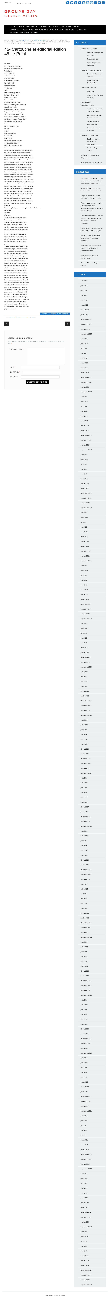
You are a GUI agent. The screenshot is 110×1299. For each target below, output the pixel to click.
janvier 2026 (85, 315)
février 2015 (85, 913)
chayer (12, 317)
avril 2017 (84, 797)
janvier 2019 (85, 696)
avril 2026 (84, 300)
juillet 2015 (84, 889)
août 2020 (84, 623)
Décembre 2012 (86, 1038)
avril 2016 (84, 850)
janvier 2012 (85, 1092)
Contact (56, 27)
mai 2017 (84, 792)
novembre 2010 (86, 1159)
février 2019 (85, 691)
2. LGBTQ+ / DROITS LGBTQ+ (91, 70)
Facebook (67, 2)
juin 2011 (84, 1125)
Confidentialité (45, 27)
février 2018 (85, 749)
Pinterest (79, 2)
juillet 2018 (84, 725)
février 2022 (85, 541)
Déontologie (67, 27)
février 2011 (85, 1145)
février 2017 (85, 807)
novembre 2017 (86, 763)
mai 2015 (84, 898)
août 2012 (84, 1058)
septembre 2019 (86, 667)
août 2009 (84, 1232)
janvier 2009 (85, 1265)
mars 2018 (84, 744)
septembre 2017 (86, 773)
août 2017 (84, 778)
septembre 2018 (86, 715)
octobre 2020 (85, 614)
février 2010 (85, 1203)
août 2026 (84, 281)
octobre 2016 (85, 821)
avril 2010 (84, 1193)
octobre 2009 (85, 1222)
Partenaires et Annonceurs (75, 30)
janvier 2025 (85, 372)
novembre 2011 (86, 1101)
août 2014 (84, 942)
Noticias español (92, 59)
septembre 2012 (86, 1053)
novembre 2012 (86, 1043)
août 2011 (84, 1116)
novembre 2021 (86, 551)
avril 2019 (84, 681)
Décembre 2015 (86, 870)
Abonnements (31, 27)
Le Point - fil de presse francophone (55, 314)
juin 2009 (84, 1241)
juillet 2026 (84, 286)
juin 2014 (84, 952)
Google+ (75, 2)
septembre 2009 (86, 1227)
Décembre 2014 (86, 923)
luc (29, 317)
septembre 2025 (86, 334)
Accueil (12, 27)
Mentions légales (56, 30)
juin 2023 (84, 464)
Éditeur (76, 27)
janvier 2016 (85, 865)
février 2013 (85, 1029)
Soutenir (34, 33)
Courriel (15, 372)
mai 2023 (84, 469)
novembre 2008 (86, 1275)
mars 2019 (84, 686)
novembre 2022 (86, 498)
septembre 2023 (86, 450)
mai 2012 (84, 1072)
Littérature (90, 91)
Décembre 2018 (86, 701)
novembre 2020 (86, 609)
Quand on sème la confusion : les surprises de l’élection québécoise (91, 238)
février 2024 (85, 426)
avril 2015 (84, 903)
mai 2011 (84, 1130)
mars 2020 (84, 648)
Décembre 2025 (86, 319)
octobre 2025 (85, 329)
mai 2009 (84, 1246)
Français (20, 3)
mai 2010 (84, 1188)
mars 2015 (84, 908)
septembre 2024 (86, 392)
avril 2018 (84, 739)
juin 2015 (84, 894)
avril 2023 (84, 474)
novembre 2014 (86, 927)
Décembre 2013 (86, 981)
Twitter (71, 2)
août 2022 (84, 512)
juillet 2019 (84, 672)
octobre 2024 (85, 387)
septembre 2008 (86, 1285)
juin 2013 (84, 1010)
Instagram (91, 2)
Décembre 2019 (86, 657)
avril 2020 (84, 643)
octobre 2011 (85, 1106)
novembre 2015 (86, 874)
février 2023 (85, 483)
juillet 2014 (84, 947)
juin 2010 (84, 1183)
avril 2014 (84, 961)
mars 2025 (84, 363)
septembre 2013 (86, 995)
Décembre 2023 (86, 435)
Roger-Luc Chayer (40, 40)
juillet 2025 (84, 343)
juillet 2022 (84, 517)
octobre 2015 (85, 879)
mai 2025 (84, 353)
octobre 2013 (85, 990)
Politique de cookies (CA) (19, 33)
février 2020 (85, 652)
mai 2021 (84, 580)
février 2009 (85, 1260)
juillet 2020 (84, 628)
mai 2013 (84, 1014)
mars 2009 (84, 1256)
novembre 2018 (86, 705)
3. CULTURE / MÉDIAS (88, 87)
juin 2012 (84, 1067)
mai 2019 (84, 676)
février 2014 (85, 971)
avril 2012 (84, 1077)
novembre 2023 (86, 440)
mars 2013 (84, 1024)
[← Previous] (6, 324)
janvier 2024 (85, 430)
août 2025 (84, 339)
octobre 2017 (85, 768)
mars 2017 (84, 802)
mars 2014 (84, 966)
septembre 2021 (86, 561)
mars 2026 (84, 305)
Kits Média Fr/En (41, 30)
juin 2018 (84, 730)
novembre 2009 (86, 1217)
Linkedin (83, 2)
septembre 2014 (86, 937)
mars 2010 (84, 1198)
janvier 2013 (85, 1034)
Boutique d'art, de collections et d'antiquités (93, 141)
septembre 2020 (86, 619)
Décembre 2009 (86, 1212)
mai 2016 (84, 845)
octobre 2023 (85, 445)
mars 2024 (84, 421)
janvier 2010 (85, 1207)
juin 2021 (84, 575)
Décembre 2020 (86, 604)
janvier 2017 (85, 812)
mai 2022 (84, 527)
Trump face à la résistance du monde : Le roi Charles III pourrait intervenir (91, 248)
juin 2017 (84, 787)
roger (33, 317)
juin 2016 (84, 841)
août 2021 (84, 565)
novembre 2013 (86, 985)
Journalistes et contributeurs (21, 30)
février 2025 (85, 368)
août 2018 (84, 720)
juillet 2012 (84, 1063)
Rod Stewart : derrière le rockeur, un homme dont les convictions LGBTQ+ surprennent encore (92, 180)
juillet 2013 (84, 1005)
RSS (95, 2)
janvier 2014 (85, 976)
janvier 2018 (85, 754)
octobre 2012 (85, 1048)
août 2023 (84, 454)
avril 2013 (84, 1019)
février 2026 (85, 310)
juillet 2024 (84, 401)
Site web (14, 377)
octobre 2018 (85, 710)
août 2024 (84, 397)
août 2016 (84, 831)
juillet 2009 (84, 1236)
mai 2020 (84, 638)
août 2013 (84, 1000)
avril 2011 (84, 1135)
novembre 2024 (86, 382)
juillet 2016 (84, 836)
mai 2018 (84, 734)
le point (24, 317)
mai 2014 (84, 956)
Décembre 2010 (86, 1154)
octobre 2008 (85, 1280)
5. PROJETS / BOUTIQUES (90, 135)
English (28, 3)
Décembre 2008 (86, 1270)
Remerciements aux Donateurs (91, 163)
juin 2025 (84, 348)
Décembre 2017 (86, 759)
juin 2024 (84, 406)
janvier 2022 (85, 546)
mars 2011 (84, 1140)
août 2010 (84, 1174)
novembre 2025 (86, 324)
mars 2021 (84, 590)
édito (18, 317)
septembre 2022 (86, 508)
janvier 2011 (85, 1149)
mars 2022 (84, 537)
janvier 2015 (85, 918)
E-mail (99, 2)
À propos (20, 27)
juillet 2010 (84, 1178)
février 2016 (85, 860)
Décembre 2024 (86, 377)
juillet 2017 (84, 783)
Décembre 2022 (86, 493)
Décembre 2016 (86, 816)
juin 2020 (84, 633)
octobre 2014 (85, 932)
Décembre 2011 (86, 1096)
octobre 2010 (85, 1164)
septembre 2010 (86, 1169)
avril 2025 (84, 358)
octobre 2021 (85, 556)
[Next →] (67, 324)
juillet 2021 (84, 570)
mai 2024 (84, 411)
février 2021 (85, 594)
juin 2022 (84, 522)
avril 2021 (84, 585)
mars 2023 (84, 479)
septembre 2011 (86, 1111)
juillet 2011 (84, 1121)
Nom (12, 367)
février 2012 (85, 1087)
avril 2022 (84, 532)
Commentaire (17, 349)
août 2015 (84, 884)
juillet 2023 (84, 459)
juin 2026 (84, 290)
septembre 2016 (86, 826)
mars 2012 (84, 1082)
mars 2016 (84, 855)
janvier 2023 (85, 488)
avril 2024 (84, 416)
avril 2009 (84, 1251)
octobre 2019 (85, 662)
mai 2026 (84, 295)
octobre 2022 (85, 503)
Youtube (87, 2)
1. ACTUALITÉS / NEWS (89, 49)
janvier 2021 (85, 599)
